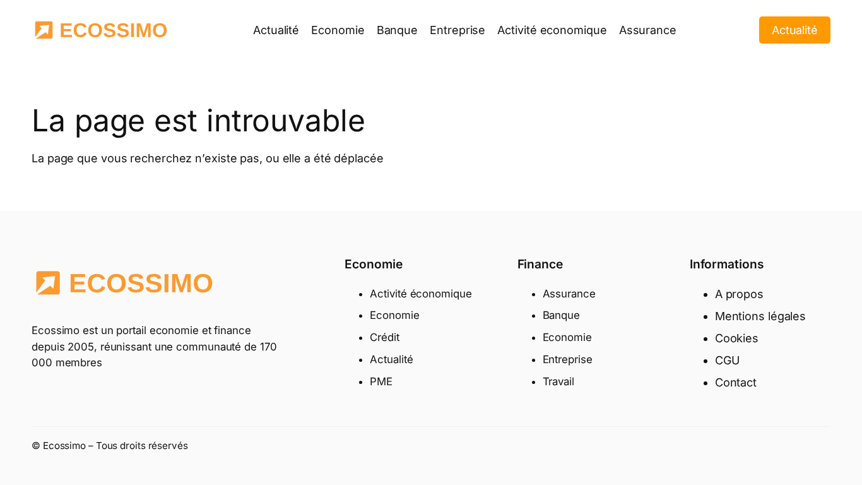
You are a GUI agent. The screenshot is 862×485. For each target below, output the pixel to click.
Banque (561, 315)
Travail (558, 381)
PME (381, 381)
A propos (739, 294)
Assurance (569, 293)
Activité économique (420, 293)
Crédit (384, 337)
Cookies (737, 338)
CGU (727, 360)
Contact (736, 382)
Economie (394, 315)
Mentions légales (760, 316)
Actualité (795, 30)
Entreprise (568, 359)
